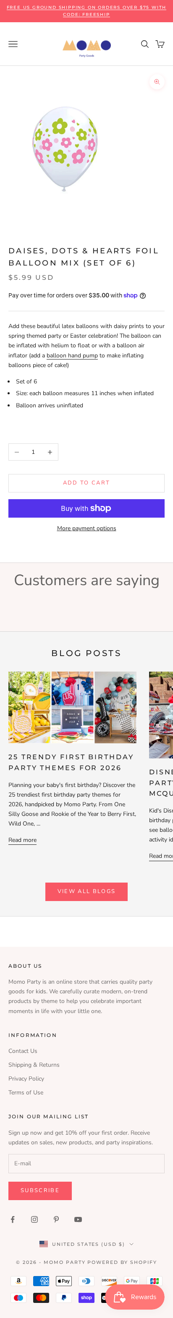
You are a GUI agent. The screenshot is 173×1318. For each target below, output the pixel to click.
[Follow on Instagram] (34, 1219)
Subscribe (40, 1190)
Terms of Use (25, 1093)
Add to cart (86, 483)
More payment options (86, 528)
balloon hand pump (72, 355)
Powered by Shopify (122, 1262)
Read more (22, 840)
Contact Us (22, 1051)
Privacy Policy (26, 1079)
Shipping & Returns (34, 1065)
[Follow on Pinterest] (56, 1219)
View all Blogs (87, 891)
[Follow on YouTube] (78, 1219)
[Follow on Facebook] (12, 1219)
